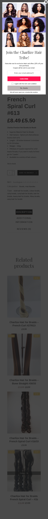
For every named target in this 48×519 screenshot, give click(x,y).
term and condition (31, 84)
